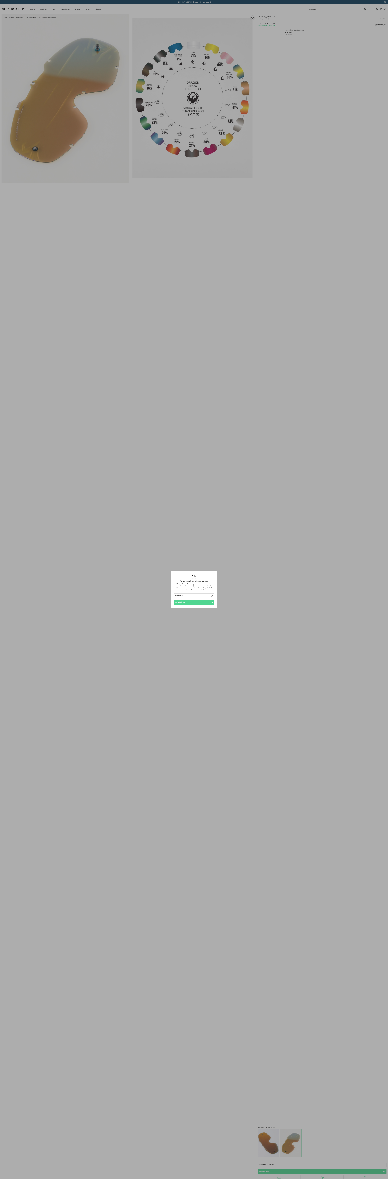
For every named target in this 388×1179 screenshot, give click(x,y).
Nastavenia (179, 596)
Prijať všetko (180, 602)
